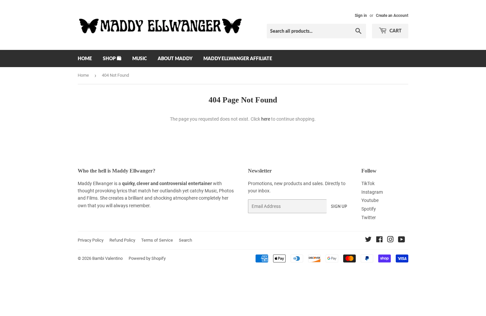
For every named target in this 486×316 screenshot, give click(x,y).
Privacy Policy (90, 240)
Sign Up (339, 206)
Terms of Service (157, 240)
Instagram (372, 192)
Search (185, 240)
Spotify (368, 209)
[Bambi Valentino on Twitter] (368, 240)
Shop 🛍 (112, 58)
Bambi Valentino (107, 258)
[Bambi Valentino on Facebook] (379, 240)
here (265, 119)
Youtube (370, 200)
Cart (395, 30)
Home (85, 58)
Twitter (368, 217)
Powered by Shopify (147, 258)
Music (139, 58)
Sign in (361, 15)
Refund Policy (122, 240)
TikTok (368, 183)
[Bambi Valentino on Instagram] (390, 240)
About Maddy (175, 58)
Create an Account (392, 15)
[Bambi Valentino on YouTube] (401, 240)
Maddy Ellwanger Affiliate (237, 58)
